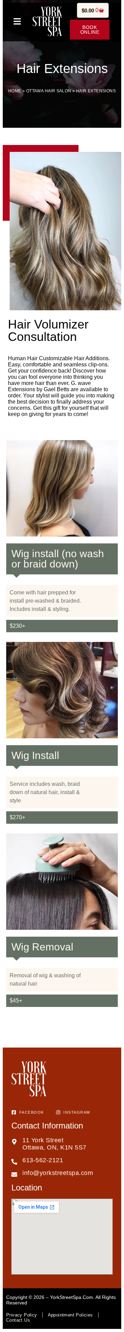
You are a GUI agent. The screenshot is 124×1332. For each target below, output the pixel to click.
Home (14, 91)
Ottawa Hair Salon (48, 91)
